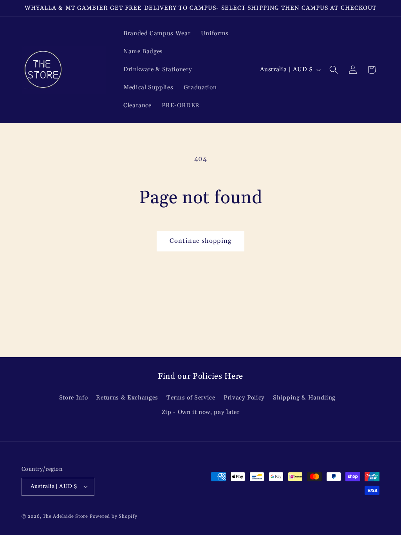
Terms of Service (190, 397)
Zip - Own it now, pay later (201, 412)
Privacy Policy (244, 397)
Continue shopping (200, 241)
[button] (333, 69)
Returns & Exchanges (127, 397)
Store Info (73, 397)
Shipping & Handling (304, 397)
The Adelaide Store (65, 516)
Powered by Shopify (113, 516)
